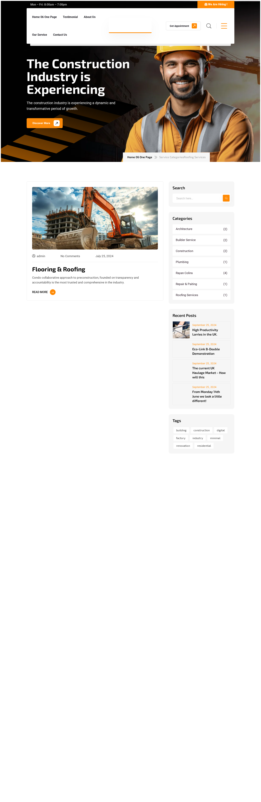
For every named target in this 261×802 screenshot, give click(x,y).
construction (202, 430)
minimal (215, 438)
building (181, 430)
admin (41, 256)
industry (197, 438)
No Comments (70, 256)
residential (204, 445)
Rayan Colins (202, 273)
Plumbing (202, 262)
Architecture (202, 229)
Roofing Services (202, 295)
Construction (202, 251)
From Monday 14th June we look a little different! (207, 396)
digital (221, 430)
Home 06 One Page (139, 157)
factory (180, 438)
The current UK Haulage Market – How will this (209, 372)
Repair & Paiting (202, 284)
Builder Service (202, 240)
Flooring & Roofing (58, 269)
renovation (183, 445)
